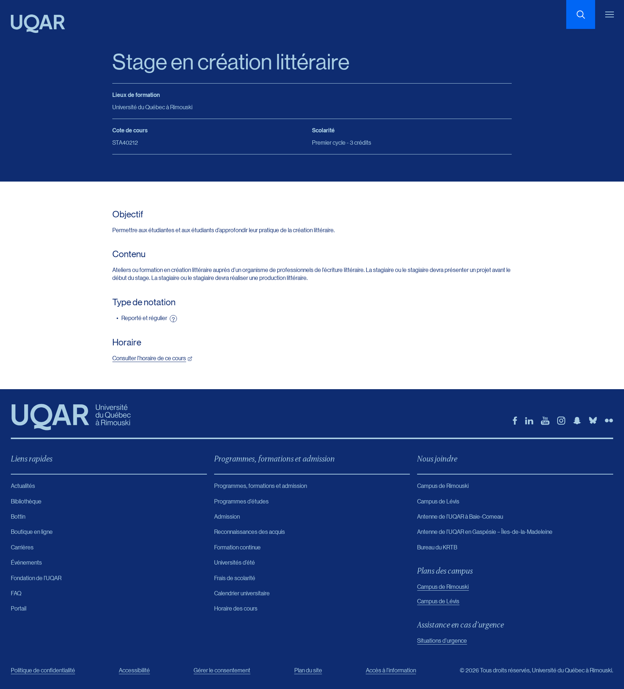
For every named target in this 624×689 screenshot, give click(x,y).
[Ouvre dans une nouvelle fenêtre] (515, 420)
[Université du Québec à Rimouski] (38, 23)
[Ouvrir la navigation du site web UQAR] (609, 14)
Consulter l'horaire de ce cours (149, 358)
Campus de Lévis (438, 601)
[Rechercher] (580, 14)
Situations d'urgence (442, 640)
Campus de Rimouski (443, 586)
